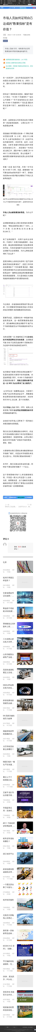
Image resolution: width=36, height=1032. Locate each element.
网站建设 (19, 1029)
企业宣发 (15, 4)
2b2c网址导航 (28, 1029)
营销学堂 (13, 4)
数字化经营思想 (24, 1029)
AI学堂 (21, 4)
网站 (28, 133)
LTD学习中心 (26, 1029)
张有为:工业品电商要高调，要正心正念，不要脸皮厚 (11, 507)
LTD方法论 (18, 1029)
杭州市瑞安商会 (7, 1029)
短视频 (17, 4)
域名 (27, 4)
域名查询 (20, 1029)
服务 (17, 122)
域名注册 (11, 1029)
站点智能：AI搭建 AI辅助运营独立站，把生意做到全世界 (19, 67)
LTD (6, 199)
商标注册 (12, 1029)
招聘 (25, 4)
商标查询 (22, 1029)
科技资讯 (11, 4)
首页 (9, 4)
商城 (19, 4)
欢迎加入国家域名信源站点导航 (16, 63)
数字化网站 (16, 1029)
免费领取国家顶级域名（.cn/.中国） (17, 59)
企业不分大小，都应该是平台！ (25, 507)
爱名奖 (15, 1029)
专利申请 (13, 1029)
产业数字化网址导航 (30, 1029)
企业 (27, 99)
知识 (22, 4)
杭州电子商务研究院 (9, 1029)
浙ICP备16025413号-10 (23, 1030)
